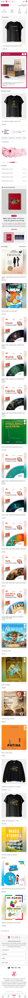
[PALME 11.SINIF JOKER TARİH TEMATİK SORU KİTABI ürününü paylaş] (25, 563)
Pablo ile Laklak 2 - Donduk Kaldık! (9, 315)
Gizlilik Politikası (19, 984)
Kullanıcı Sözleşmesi (9, 991)
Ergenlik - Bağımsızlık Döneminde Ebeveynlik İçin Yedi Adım (14, 281)
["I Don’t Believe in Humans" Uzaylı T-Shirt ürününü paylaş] (25, 98)
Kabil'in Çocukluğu (6, 688)
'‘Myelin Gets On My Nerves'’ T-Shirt (10, 824)
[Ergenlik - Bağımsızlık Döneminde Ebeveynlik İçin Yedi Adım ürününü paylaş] (25, 257)
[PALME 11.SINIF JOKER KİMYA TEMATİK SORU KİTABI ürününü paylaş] (25, 529)
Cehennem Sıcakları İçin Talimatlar (9, 858)
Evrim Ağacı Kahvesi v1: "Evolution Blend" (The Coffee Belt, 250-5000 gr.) (13, 83)
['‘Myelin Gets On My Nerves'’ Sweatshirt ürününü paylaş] (25, 767)
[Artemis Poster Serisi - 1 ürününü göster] (19, 241)
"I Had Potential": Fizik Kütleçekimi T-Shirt (12, 46)
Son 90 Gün (11, 137)
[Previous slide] (2, 241)
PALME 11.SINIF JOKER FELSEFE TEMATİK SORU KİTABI (13, 349)
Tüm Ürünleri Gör (5, 935)
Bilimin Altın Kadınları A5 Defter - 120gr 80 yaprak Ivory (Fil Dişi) (14, 223)
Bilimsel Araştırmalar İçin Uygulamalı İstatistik (12, 451)
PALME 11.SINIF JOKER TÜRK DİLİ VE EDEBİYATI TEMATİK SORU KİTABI (13, 621)
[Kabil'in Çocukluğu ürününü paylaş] (25, 665)
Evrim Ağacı (7, 982)
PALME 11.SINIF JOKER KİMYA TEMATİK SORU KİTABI (14, 552)
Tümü (24, 137)
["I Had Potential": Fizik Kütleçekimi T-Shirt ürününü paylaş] (24, 24)
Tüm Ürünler (22, 250)
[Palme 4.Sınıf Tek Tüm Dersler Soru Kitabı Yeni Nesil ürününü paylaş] (25, 869)
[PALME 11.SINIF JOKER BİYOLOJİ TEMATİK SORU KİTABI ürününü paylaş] (25, 359)
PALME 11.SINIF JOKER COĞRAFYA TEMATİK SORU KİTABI (13, 417)
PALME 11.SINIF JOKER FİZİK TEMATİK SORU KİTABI (13, 518)
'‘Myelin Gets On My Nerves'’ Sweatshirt (11, 790)
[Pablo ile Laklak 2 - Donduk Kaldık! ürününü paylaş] (25, 291)
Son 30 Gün (4, 137)
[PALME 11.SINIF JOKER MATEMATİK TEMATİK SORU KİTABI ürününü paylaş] (25, 461)
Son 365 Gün (18, 137)
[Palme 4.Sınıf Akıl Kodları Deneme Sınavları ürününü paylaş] (25, 903)
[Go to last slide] (23, 17)
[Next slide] (25, 17)
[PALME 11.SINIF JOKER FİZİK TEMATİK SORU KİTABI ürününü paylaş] (25, 495)
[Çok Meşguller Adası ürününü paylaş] (25, 631)
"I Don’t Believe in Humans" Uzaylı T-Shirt (11, 121)
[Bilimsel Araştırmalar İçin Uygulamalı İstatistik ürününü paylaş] (25, 427)
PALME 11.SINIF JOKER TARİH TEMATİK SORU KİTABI (14, 586)
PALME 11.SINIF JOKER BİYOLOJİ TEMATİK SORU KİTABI (13, 383)
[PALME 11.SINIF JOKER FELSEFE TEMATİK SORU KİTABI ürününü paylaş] (25, 325)
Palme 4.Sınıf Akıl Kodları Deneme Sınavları (11, 926)
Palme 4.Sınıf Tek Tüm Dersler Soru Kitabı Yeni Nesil (13, 892)
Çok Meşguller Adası (6, 654)
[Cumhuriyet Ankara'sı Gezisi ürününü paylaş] (25, 699)
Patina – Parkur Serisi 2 (7, 756)
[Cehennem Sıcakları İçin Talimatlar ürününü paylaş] (25, 835)
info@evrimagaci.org (22, 5)
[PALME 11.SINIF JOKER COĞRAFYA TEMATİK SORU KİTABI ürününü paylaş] (25, 393)
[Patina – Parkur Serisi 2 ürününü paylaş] (25, 733)
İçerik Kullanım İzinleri (15, 986)
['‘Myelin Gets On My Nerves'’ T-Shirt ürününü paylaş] (25, 801)
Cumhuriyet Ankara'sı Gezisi (8, 722)
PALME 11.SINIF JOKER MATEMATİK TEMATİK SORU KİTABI (13, 485)
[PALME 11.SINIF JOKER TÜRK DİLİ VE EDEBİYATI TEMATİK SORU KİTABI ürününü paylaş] (25, 597)
